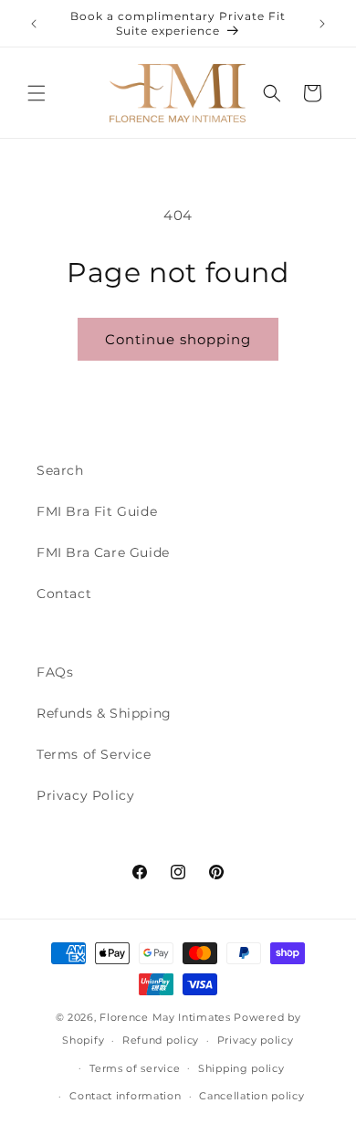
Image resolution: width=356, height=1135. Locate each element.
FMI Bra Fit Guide (97, 511)
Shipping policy (241, 1068)
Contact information (125, 1095)
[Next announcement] (322, 24)
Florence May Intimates (164, 1017)
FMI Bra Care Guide (103, 552)
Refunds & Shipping (104, 713)
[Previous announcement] (34, 24)
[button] (36, 93)
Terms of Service (94, 754)
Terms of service (134, 1068)
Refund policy (160, 1040)
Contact (64, 593)
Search (60, 470)
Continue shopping (178, 339)
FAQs (55, 672)
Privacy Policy (85, 795)
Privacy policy (255, 1040)
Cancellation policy (251, 1095)
